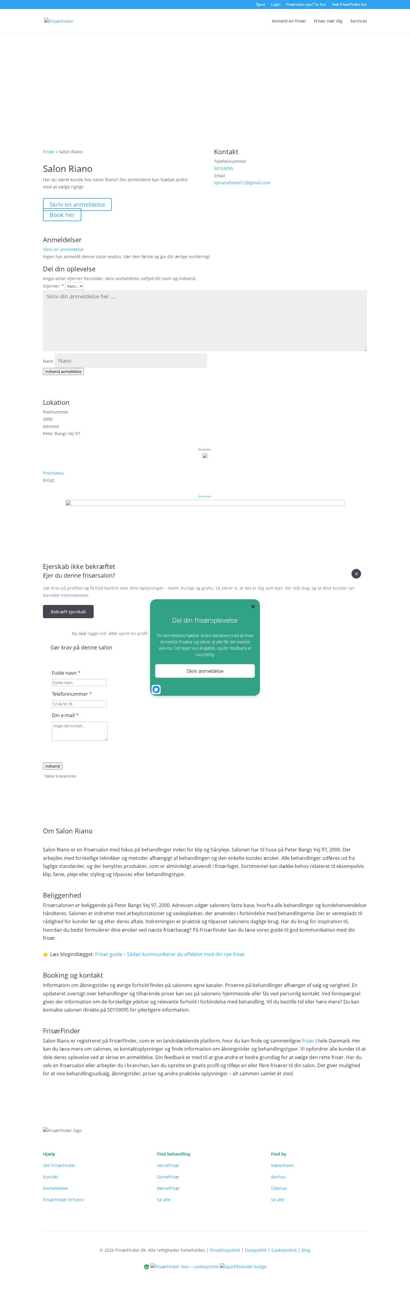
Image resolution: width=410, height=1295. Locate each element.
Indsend (52, 766)
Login (276, 5)
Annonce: (205, 496)
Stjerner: (53, 286)
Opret (261, 5)
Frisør (48, 151)
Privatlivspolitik (225, 1250)
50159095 (223, 168)
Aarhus (278, 1177)
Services (358, 21)
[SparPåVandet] (243, 1266)
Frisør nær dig (328, 21)
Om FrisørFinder (59, 1165)
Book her (62, 215)
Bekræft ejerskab (68, 612)
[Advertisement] (205, 78)
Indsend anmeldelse (63, 371)
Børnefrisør (168, 1188)
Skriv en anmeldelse (77, 204)
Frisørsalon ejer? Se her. (306, 5)
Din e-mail (65, 715)
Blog (306, 1250)
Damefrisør (168, 1177)
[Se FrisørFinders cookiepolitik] (185, 1266)
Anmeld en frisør (289, 21)
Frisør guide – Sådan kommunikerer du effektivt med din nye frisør (170, 954)
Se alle (163, 1199)
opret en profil (133, 633)
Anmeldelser (55, 1188)
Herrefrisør (168, 1165)
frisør (308, 1040)
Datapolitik (256, 1250)
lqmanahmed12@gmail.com (242, 182)
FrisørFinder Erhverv (63, 1199)
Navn (48, 361)
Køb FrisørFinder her (349, 5)
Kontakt (50, 1177)
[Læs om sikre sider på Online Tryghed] (147, 1266)
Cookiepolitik (284, 1250)
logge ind (97, 633)
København (282, 1165)
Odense (279, 1188)
